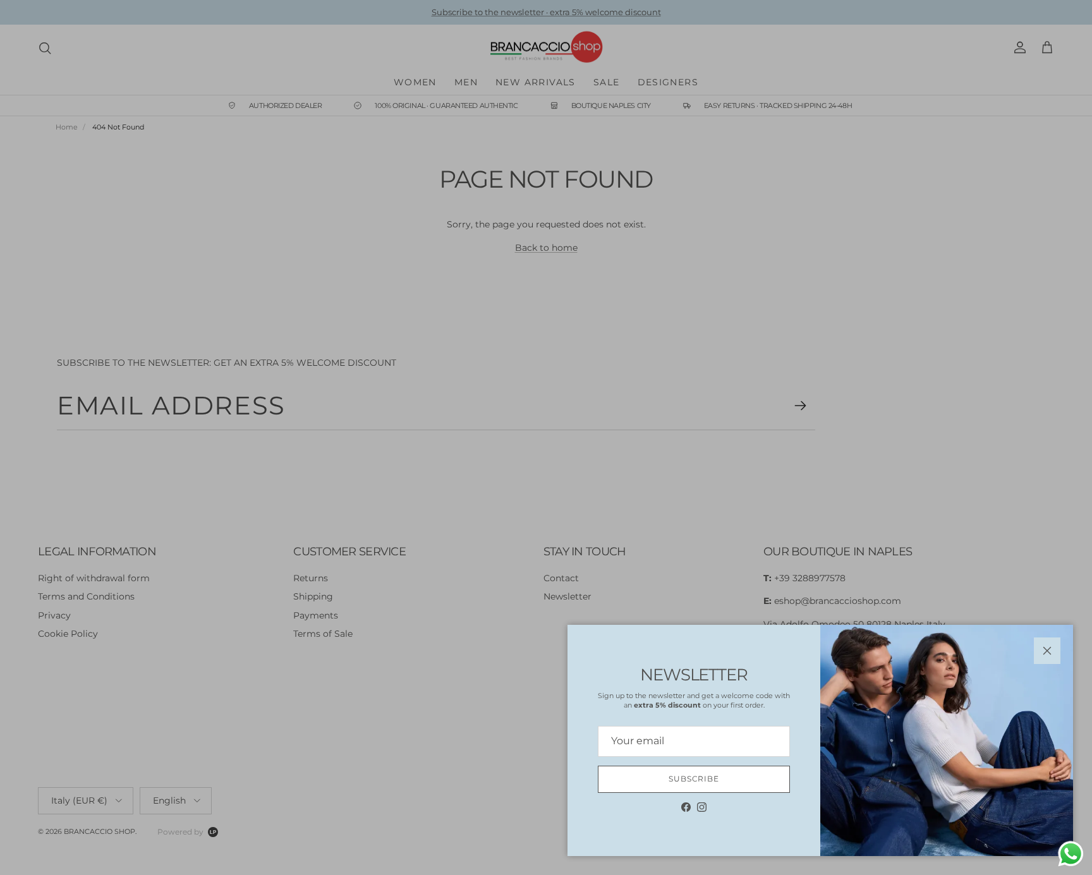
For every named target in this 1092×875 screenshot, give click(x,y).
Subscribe (694, 778)
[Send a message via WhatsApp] (1071, 854)
